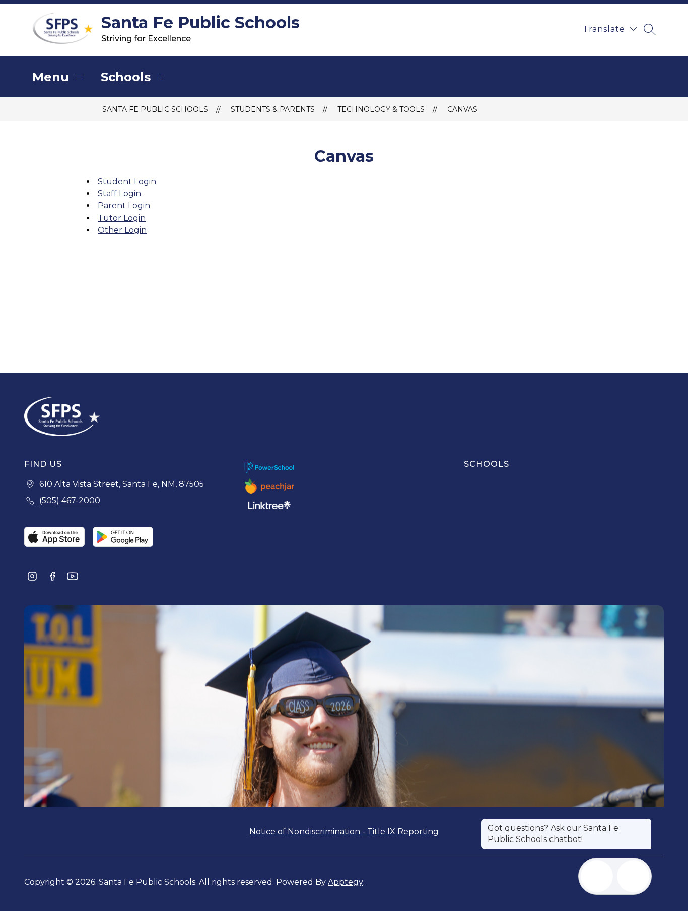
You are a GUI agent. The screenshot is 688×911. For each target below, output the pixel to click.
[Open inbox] (597, 876)
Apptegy (345, 882)
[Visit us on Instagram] (32, 577)
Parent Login (124, 206)
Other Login (122, 230)
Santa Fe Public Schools (155, 109)
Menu (50, 76)
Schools (126, 76)
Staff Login (119, 193)
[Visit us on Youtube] (72, 577)
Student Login (127, 181)
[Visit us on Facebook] (52, 577)
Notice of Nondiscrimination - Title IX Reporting (344, 831)
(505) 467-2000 (69, 500)
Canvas (462, 109)
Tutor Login (122, 218)
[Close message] (644, 823)
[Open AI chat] (633, 876)
